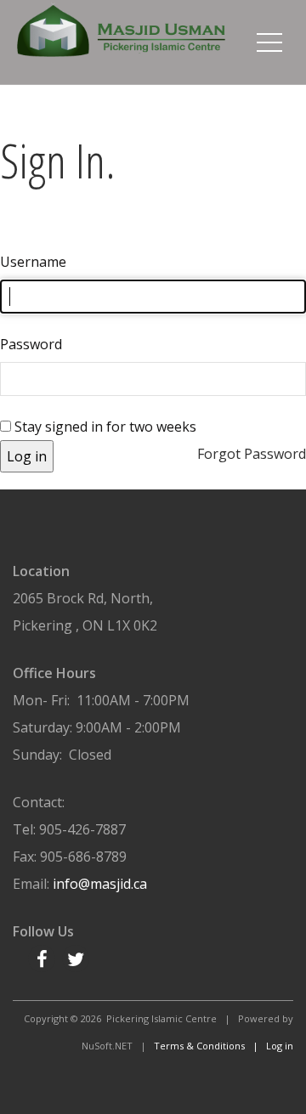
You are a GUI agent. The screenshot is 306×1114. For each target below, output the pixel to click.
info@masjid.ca (100, 883)
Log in (27, 456)
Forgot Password (251, 453)
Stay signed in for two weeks (103, 426)
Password (31, 344)
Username (33, 261)
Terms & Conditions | (210, 1045)
